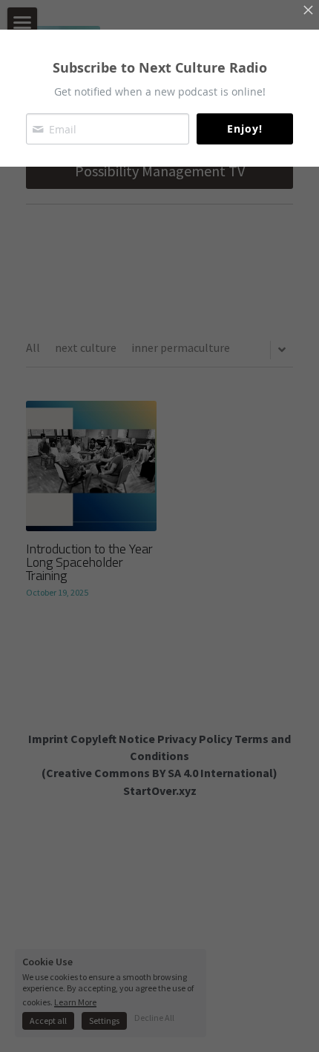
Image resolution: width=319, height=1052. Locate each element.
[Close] (308, 11)
